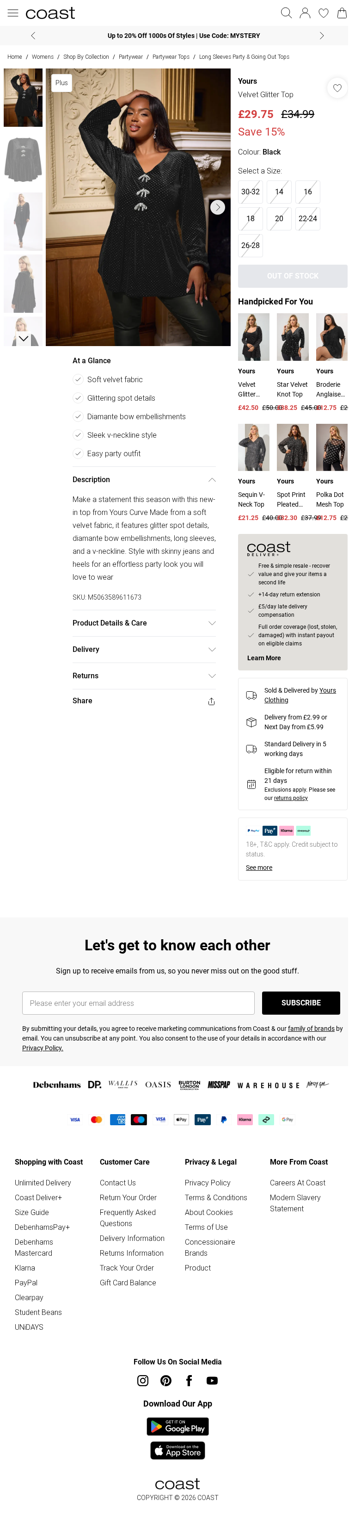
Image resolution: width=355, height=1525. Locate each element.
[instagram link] (139, 1378)
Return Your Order (126, 1195)
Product (195, 1265)
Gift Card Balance (126, 1280)
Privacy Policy (204, 1180)
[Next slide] (318, 35)
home (14, 56)
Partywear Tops (171, 56)
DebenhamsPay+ (42, 1224)
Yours (242, 81)
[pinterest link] (162, 1378)
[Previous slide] (30, 35)
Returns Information (130, 1250)
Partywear (131, 56)
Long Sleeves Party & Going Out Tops (244, 56)
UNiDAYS (29, 1324)
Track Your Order (125, 1265)
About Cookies (206, 1210)
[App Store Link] (174, 1436)
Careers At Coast (292, 1180)
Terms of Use (203, 1224)
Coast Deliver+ (38, 1195)
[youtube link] (208, 1378)
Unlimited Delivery (43, 1180)
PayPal (26, 1280)
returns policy (286, 796)
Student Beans (38, 1309)
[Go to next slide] (213, 204)
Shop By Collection (86, 56)
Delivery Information (130, 1235)
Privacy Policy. (42, 1045)
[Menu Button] (12, 13)
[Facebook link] (185, 1378)
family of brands (311, 1026)
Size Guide (32, 1210)
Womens (43, 56)
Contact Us (116, 1180)
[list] (136, 204)
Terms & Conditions (213, 1195)
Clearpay (29, 1295)
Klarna (25, 1265)
